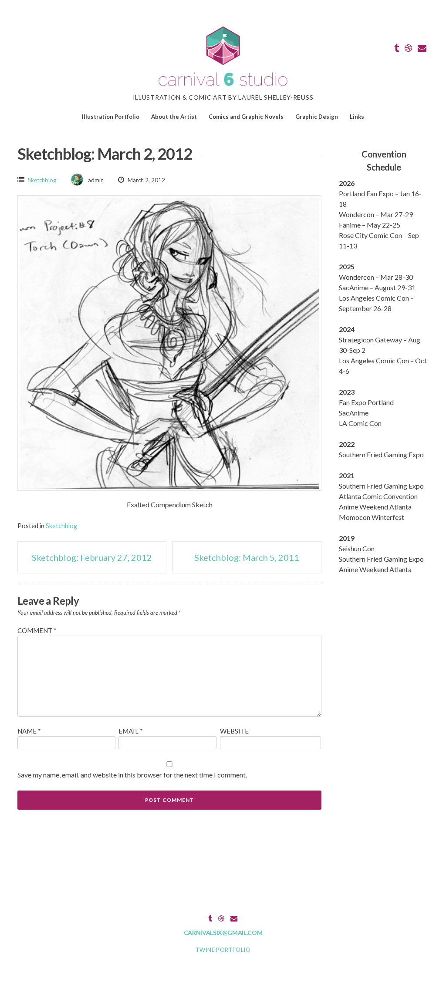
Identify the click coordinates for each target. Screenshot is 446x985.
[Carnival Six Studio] (223, 87)
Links (357, 116)
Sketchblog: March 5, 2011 (246, 557)
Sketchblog (42, 180)
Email (130, 731)
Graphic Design (316, 116)
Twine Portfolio (223, 949)
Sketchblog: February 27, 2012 (92, 557)
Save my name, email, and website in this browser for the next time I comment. (132, 775)
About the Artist (174, 116)
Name (29, 731)
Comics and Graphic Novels (246, 116)
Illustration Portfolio (110, 116)
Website (234, 731)
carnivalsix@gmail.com (223, 932)
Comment (37, 630)
